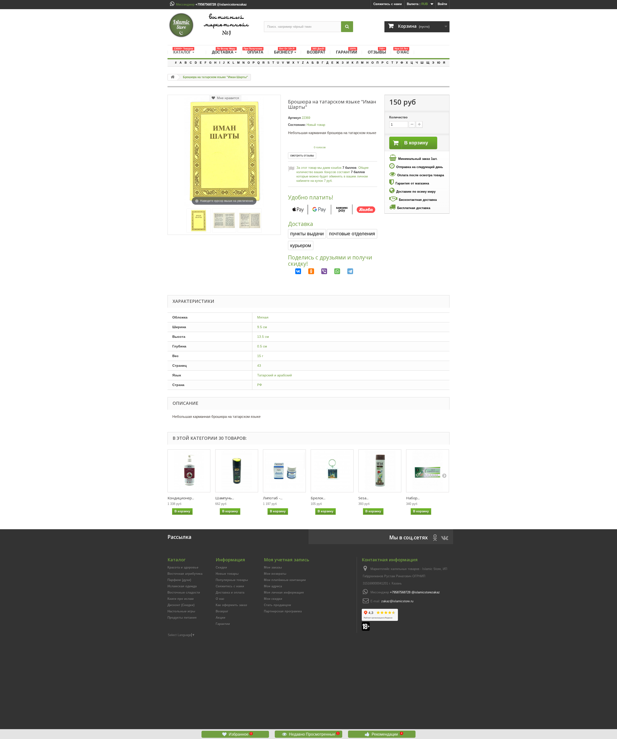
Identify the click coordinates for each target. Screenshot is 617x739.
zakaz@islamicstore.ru (397, 601)
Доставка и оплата (230, 592)
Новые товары (227, 574)
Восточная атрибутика (185, 574)
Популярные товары (232, 580)
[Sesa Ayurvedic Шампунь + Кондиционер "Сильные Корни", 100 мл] (379, 470)
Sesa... (363, 497)
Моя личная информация (284, 592)
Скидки (221, 567)
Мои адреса (273, 586)
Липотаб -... (272, 497)
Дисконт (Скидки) (181, 605)
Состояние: (297, 125)
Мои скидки (273, 599)
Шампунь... (224, 497)
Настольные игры (181, 611)
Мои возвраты (275, 574)
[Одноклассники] (307, 271)
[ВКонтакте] (294, 271)
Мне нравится (227, 98)
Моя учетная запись (286, 560)
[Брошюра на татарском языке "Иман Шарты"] (198, 220)
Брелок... (318, 497)
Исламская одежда (182, 586)
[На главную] (172, 77)
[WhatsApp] (333, 271)
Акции (220, 617)
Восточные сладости (184, 592)
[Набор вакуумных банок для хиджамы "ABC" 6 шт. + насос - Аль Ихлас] (427, 470)
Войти (442, 4)
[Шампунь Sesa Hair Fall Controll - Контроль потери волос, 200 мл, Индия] (236, 470)
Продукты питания (182, 617)
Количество (398, 117)
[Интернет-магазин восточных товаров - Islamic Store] (212, 25)
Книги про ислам (181, 599)
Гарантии (223, 624)
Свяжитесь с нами (387, 4)
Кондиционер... (181, 497)
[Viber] (320, 271)
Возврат (222, 611)
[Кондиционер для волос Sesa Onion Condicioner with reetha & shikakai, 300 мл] (189, 470)
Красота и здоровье (183, 567)
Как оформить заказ (231, 605)
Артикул (294, 118)
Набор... (413, 497)
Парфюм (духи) (179, 580)
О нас (220, 599)
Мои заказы (273, 567)
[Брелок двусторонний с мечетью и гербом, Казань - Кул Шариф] (332, 470)
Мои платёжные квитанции (285, 580)
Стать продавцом (277, 605)
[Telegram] (346, 271)
